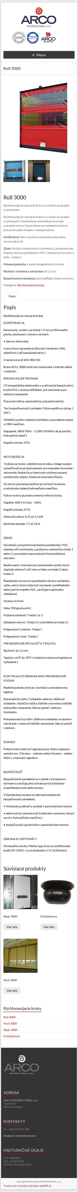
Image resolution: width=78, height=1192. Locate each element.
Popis (12, 296)
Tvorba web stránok (14, 1185)
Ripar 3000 (10, 1029)
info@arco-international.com (19, 1135)
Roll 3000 (9, 1017)
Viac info (11, 927)
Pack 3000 (10, 1023)
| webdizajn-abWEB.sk (38, 1185)
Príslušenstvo (11, 1036)
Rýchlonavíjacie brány (30, 285)
